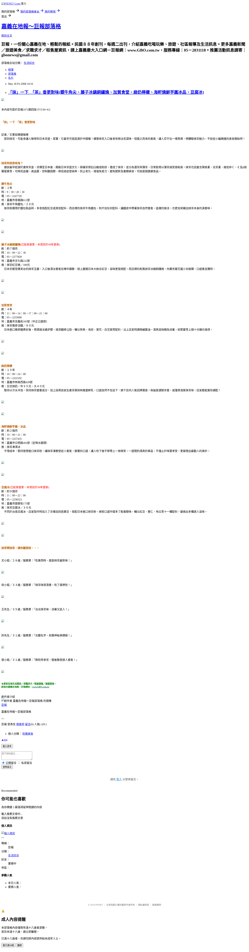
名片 (11, 77)
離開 (19, 945)
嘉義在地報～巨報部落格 (31, 26)
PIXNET (99, 905)
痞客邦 (20, 724)
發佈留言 (7, 767)
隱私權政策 (143, 905)
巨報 (4, 704)
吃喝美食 (27, 733)
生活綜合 (29, 63)
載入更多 (7, 746)
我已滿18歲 (8, 945)
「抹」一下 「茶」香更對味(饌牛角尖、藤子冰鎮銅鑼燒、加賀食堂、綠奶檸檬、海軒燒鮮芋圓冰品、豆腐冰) (106, 92)
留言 (27, 724)
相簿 (11, 69)
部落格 (12, 73)
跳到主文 (6, 35)
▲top (4, 739)
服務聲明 (156, 905)
